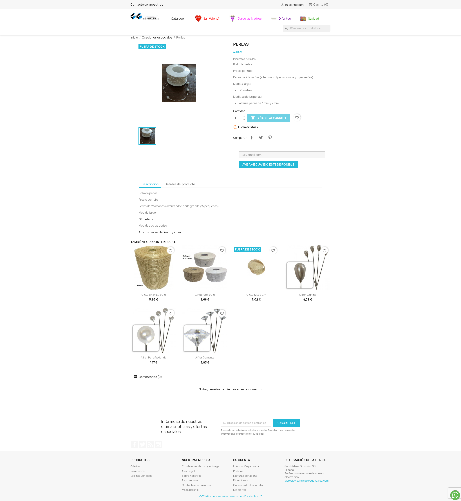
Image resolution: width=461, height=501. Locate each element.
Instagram (158, 444)
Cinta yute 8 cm (256, 294)
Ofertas (135, 466)
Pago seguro (190, 480)
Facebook (134, 444)
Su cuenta (241, 460)
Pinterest (270, 137)
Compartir (251, 137)
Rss (150, 444)
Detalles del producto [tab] (180, 184)
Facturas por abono (245, 475)
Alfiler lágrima (307, 294)
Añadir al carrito (268, 118)
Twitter (142, 444)
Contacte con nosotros (147, 4)
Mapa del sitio (190, 489)
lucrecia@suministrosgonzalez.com (306, 480)
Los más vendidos (141, 475)
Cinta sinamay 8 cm (154, 294)
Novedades (138, 471)
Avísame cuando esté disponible (268, 164)
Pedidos (238, 471)
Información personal (246, 466)
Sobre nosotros (192, 475)
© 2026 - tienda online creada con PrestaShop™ (230, 496)
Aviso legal (188, 471)
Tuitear (260, 137)
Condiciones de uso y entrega (200, 466)
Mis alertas (240, 489)
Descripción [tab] (150, 184)
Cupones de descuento (248, 485)
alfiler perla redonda (153, 357)
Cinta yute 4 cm (205, 294)
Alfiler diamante (204, 357)
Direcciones (240, 480)
